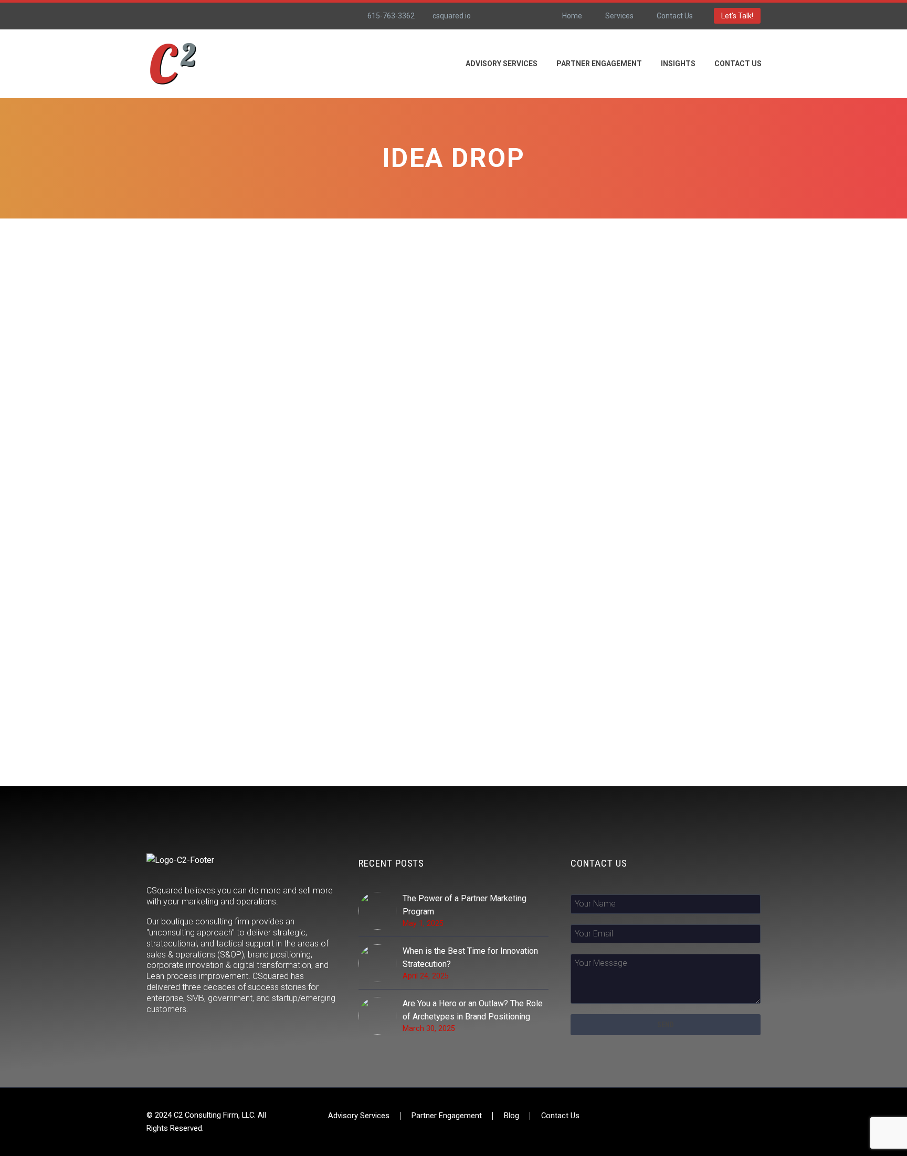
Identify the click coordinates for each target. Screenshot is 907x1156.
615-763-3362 (391, 16)
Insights (678, 63)
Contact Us (675, 16)
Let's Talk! (737, 16)
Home (572, 16)
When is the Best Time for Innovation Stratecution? (470, 957)
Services (619, 16)
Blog (511, 1116)
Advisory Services (358, 1116)
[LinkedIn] (513, 16)
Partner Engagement (599, 63)
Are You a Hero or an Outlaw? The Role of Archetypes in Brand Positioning (473, 1010)
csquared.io (452, 16)
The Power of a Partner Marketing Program (464, 905)
